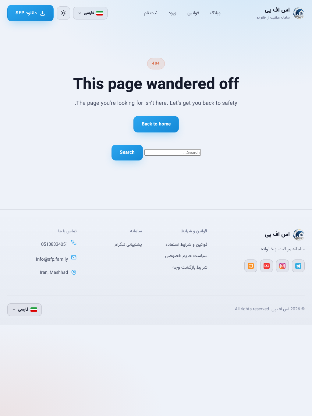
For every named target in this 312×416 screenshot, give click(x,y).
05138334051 (54, 244)
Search (127, 152)
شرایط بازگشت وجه (189, 267)
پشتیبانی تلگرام (128, 244)
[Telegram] (298, 265)
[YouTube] (266, 265)
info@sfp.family (52, 259)
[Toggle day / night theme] (63, 13)
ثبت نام (151, 13)
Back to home (156, 124)
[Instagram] (282, 265)
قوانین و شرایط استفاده (186, 244)
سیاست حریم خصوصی (186, 255)
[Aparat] (250, 265)
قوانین (193, 13)
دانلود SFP (26, 13)
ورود (172, 13)
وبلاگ (215, 13)
